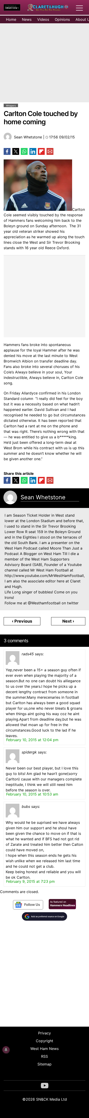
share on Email (50, 151)
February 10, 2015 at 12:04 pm (32, 739)
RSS (44, 1056)
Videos (43, 19)
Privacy (44, 1033)
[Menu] (80, 6)
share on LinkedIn (32, 151)
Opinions (62, 19)
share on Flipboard (41, 151)
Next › (68, 621)
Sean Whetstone (28, 137)
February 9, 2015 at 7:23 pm (30, 881)
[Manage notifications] (6, 1049)
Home (11, 19)
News (26, 19)
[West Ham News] (62, 908)
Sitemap (44, 1064)
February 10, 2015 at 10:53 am (32, 794)
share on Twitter (15, 151)
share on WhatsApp (24, 151)
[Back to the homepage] (48, 9)
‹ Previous (22, 621)
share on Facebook (7, 151)
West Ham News (44, 1048)
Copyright (44, 1041)
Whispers (11, 105)
